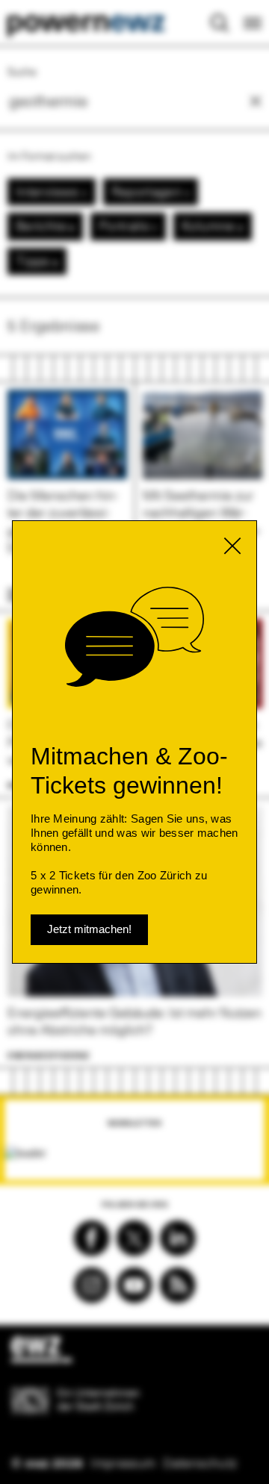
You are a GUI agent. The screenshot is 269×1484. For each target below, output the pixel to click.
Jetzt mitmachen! (89, 929)
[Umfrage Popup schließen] (232, 545)
